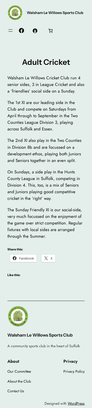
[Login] (34, 30)
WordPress (76, 403)
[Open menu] (10, 30)
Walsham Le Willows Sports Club (55, 12)
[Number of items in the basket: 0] (50, 30)
